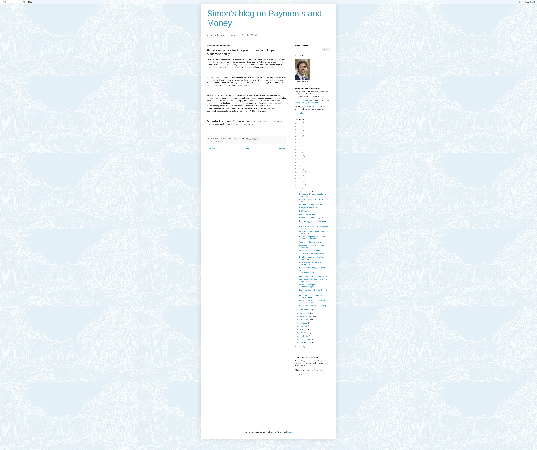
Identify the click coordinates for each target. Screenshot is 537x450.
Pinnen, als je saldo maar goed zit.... (313, 218)
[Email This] (247, 138)
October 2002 (305, 313)
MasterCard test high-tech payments (313, 276)
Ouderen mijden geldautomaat (310, 251)
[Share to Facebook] (255, 138)
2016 (300, 149)
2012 (300, 162)
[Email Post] (243, 138)
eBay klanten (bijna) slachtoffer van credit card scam (312, 272)
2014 (300, 156)
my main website (308, 100)
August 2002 (305, 320)
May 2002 (304, 330)
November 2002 (306, 310)
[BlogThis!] (250, 138)
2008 (300, 169)
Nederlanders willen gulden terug (312, 268)
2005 (300, 179)
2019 (300, 139)
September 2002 (306, 316)
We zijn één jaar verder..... (309, 208)
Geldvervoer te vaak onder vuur (311, 205)
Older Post (282, 149)
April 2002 (304, 333)
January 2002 (305, 343)
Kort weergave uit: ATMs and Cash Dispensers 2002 (312, 301)
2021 (300, 133)
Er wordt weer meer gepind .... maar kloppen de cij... (312, 222)
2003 (300, 185)
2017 (300, 146)
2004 (300, 182)
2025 (300, 123)
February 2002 (305, 339)
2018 (300, 143)
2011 (300, 166)
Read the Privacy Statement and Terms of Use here (311, 375)
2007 (300, 172)
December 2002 (306, 191)
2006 (300, 175)
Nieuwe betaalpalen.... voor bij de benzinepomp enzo (312, 238)
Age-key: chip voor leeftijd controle (312, 254)
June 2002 (304, 326)
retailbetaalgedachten (220, 142)
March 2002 (304, 336)
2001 (300, 347)
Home (247, 149)
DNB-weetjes (304, 211)
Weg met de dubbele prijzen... (310, 242)
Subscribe (299, 113)
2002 (300, 188)
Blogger (289, 432)
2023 (300, 126)
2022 (300, 130)
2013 (300, 159)
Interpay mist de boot (307, 214)
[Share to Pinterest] (258, 138)
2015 (300, 152)
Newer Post (212, 149)
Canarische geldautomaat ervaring (312, 306)
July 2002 (303, 323)
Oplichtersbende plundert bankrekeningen (309, 286)
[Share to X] (252, 138)
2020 (300, 136)
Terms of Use (309, 107)
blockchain (299, 94)
